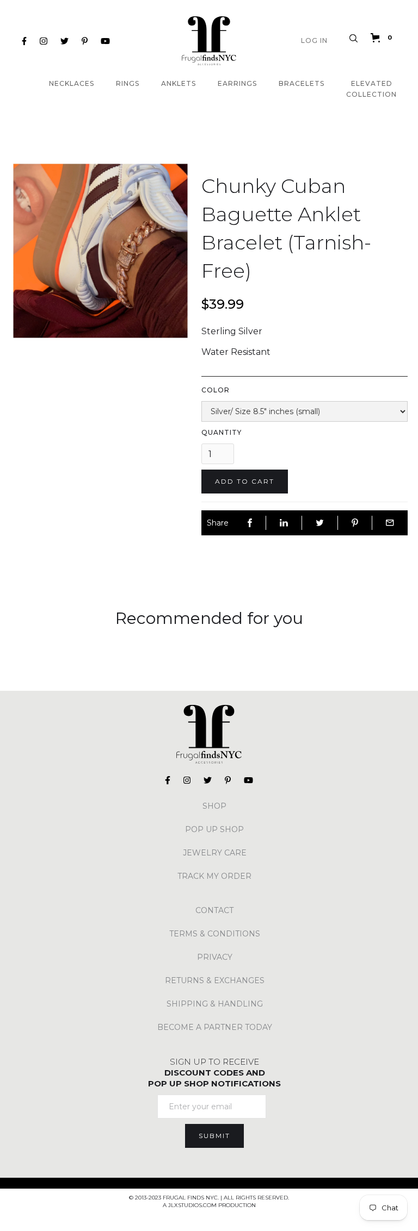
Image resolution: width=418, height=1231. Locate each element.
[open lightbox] (100, 251)
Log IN (314, 40)
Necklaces (71, 83)
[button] (383, 37)
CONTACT (214, 910)
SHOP (214, 806)
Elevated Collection (371, 88)
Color (215, 390)
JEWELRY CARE (215, 853)
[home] (209, 41)
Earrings (237, 83)
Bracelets (301, 83)
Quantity (221, 432)
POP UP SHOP (214, 829)
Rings (127, 83)
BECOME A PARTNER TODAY (214, 1027)
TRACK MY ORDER (214, 876)
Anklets (178, 83)
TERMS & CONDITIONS (214, 934)
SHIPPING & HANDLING (215, 1004)
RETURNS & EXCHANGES (215, 980)
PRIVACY (214, 957)
